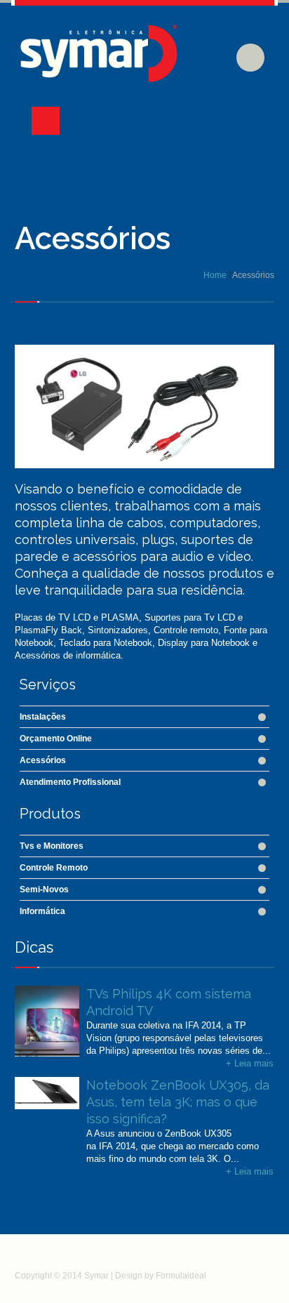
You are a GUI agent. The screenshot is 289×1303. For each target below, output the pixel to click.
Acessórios (43, 760)
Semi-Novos (44, 889)
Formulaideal (181, 1276)
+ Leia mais (250, 1063)
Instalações (43, 717)
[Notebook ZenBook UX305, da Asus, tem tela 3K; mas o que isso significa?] (47, 1093)
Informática (42, 911)
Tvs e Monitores (51, 846)
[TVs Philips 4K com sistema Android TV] (47, 1002)
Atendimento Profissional (70, 782)
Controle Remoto (54, 868)
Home (215, 275)
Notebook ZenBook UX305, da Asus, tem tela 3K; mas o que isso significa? (177, 1102)
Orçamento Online (56, 738)
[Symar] (101, 64)
